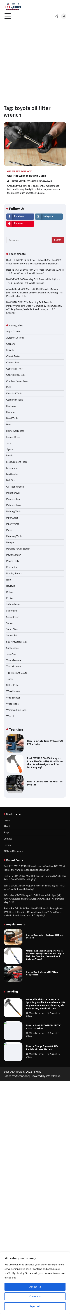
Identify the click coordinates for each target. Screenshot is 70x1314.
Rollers (9, 592)
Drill (8, 387)
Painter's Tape (13, 505)
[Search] (63, 16)
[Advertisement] (35, 60)
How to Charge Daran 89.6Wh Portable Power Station (42, 1048)
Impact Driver (13, 437)
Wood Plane (12, 703)
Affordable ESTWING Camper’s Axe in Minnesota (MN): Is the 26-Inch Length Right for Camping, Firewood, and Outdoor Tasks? (45, 954)
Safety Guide (13, 604)
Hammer (10, 412)
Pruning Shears (14, 573)
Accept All (35, 1286)
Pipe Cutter (12, 517)
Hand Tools (12, 418)
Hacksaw (11, 406)
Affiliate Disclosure (13, 851)
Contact (8, 838)
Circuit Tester (13, 356)
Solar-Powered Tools (16, 641)
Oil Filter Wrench (19, 171)
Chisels (10, 350)
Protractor (11, 567)
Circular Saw (12, 362)
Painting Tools (13, 511)
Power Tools (12, 560)
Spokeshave (12, 647)
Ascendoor (22, 1075)
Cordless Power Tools (17, 381)
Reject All (35, 1306)
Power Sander (13, 554)
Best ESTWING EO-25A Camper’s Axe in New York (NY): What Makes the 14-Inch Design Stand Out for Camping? (45, 763)
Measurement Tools (16, 461)
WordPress (53, 1075)
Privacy (7, 844)
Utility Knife (12, 685)
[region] (35, 1283)
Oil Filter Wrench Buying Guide (26, 175)
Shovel (9, 623)
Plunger (10, 542)
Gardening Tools (14, 399)
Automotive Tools (15, 337)
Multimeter (12, 474)
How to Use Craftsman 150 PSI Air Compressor (42, 973)
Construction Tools (15, 374)
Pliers (9, 529)
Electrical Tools (14, 393)
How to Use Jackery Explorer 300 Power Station (45, 936)
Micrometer (12, 468)
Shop (6, 832)
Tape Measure (13, 660)
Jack (8, 443)
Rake (8, 579)
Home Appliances (15, 430)
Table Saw (11, 654)
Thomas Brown (17, 180)
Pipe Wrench (12, 523)
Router (9, 598)
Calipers (10, 343)
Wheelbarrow (13, 691)
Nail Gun (10, 480)
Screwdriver (12, 616)
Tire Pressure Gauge (16, 672)
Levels (9, 455)
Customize (35, 1296)
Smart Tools (12, 629)
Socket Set (11, 635)
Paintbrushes (13, 499)
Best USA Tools (13, 1071)
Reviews (10, 585)
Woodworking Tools (16, 709)
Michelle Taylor (36, 1013)
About (7, 826)
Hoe (8, 424)
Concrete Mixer (14, 368)
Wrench (10, 716)
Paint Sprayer (13, 492)
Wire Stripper (13, 697)
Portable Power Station (18, 548)
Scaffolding (11, 610)
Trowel (9, 678)
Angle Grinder (13, 331)
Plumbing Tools (14, 536)
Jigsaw (9, 449)
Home (7, 820)
